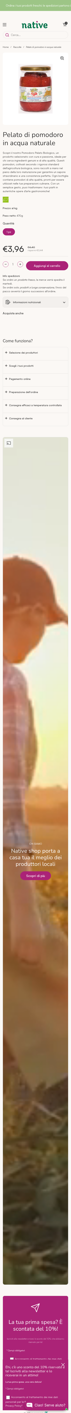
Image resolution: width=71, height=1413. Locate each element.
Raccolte (17, 47)
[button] (64, 24)
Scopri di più (35, 876)
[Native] (34, 24)
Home (6, 47)
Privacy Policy (13, 1405)
